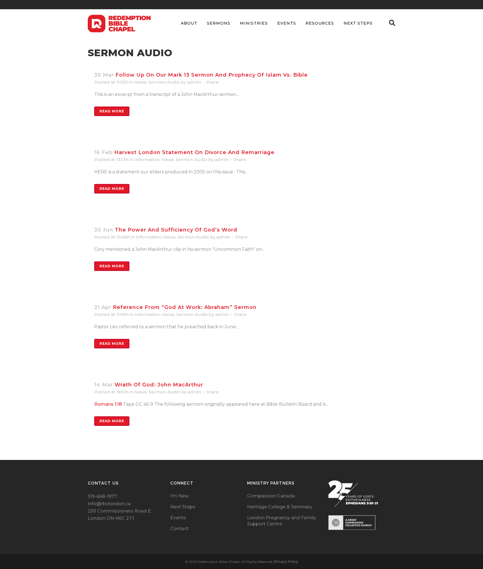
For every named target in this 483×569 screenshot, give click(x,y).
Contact (179, 528)
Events (178, 517)
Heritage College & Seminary (279, 506)
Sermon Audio (164, 82)
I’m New (179, 496)
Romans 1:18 (108, 404)
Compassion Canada (271, 496)
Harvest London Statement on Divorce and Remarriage (194, 152)
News (140, 82)
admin (194, 82)
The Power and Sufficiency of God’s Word (176, 230)
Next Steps (182, 506)
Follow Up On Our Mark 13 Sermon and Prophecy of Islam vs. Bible (211, 75)
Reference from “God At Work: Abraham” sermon (185, 307)
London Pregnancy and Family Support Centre (281, 520)
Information (147, 159)
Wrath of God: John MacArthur (159, 385)
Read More (112, 111)
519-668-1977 (102, 496)
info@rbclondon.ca (109, 503)
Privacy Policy (286, 561)
